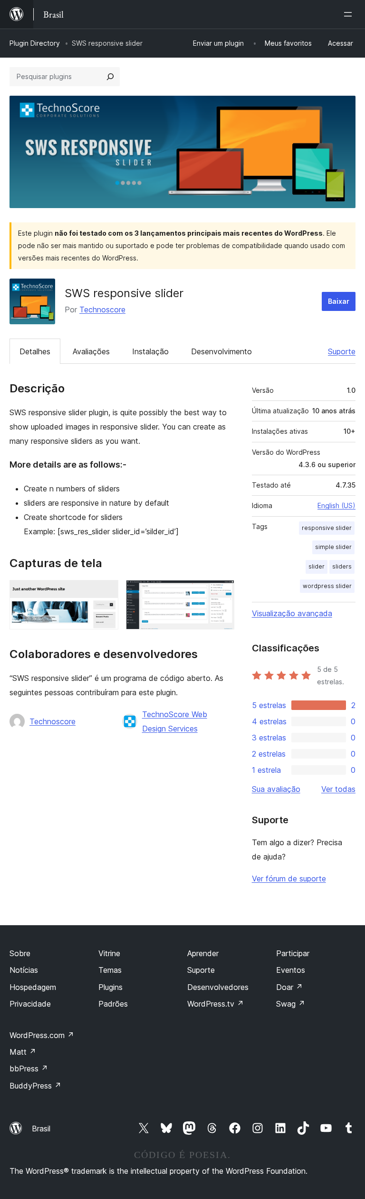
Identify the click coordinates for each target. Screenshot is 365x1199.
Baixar (338, 301)
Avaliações (91, 351)
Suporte (341, 351)
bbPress (29, 1068)
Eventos (290, 970)
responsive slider (327, 527)
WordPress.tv (215, 1004)
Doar (289, 987)
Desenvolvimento (221, 351)
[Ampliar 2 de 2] (221, 593)
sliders (342, 566)
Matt (23, 1052)
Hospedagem (33, 987)
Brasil (41, 1128)
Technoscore (102, 309)
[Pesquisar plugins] (110, 76)
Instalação (150, 351)
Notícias (24, 970)
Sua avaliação (276, 789)
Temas (110, 970)
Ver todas (338, 789)
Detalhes (34, 351)
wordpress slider (327, 586)
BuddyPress (35, 1085)
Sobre (20, 953)
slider (316, 566)
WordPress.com (42, 1035)
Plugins (110, 987)
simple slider (333, 546)
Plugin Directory (35, 43)
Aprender (203, 953)
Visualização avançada (292, 613)
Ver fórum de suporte (289, 878)
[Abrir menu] (350, 14)
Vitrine (109, 953)
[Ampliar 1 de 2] (105, 593)
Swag (290, 1004)
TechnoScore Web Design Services (174, 721)
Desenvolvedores (218, 987)
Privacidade (30, 1004)
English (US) (336, 505)
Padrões (113, 1004)
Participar (292, 953)
